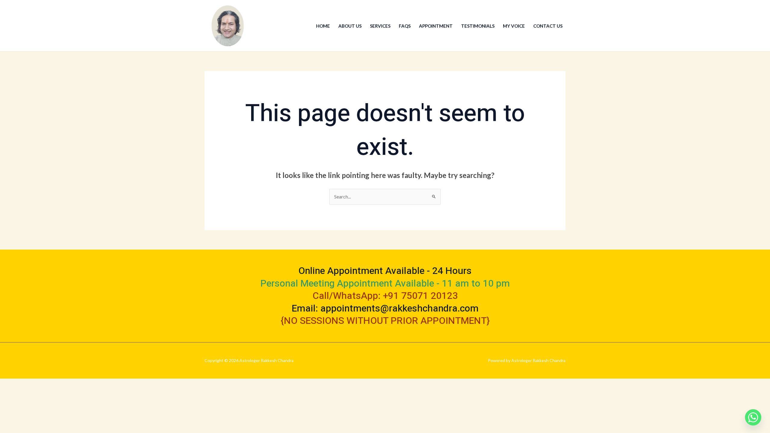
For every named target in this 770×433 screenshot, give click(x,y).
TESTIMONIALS (477, 26)
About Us (350, 26)
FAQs (405, 26)
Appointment (436, 26)
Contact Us (547, 26)
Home (323, 26)
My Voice (514, 26)
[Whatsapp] (753, 417)
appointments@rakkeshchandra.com (399, 308)
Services (380, 26)
